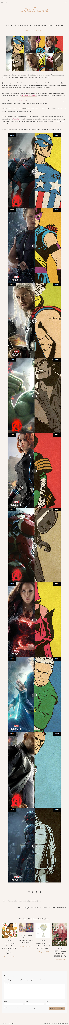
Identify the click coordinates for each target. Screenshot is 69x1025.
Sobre (4, 1023)
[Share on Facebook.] (32, 892)
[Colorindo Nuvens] (34, 9)
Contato (11, 1023)
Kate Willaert (21, 101)
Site (47, 1001)
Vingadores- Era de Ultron (29, 95)
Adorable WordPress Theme (50, 1023)
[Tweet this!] (40, 892)
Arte (27, 30)
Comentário (7, 983)
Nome (6, 1001)
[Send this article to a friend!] (29, 892)
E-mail (27, 1001)
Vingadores (16, 119)
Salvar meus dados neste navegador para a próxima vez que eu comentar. (24, 1008)
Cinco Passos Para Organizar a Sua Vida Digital (22, 901)
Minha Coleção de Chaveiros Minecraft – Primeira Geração (42, 908)
